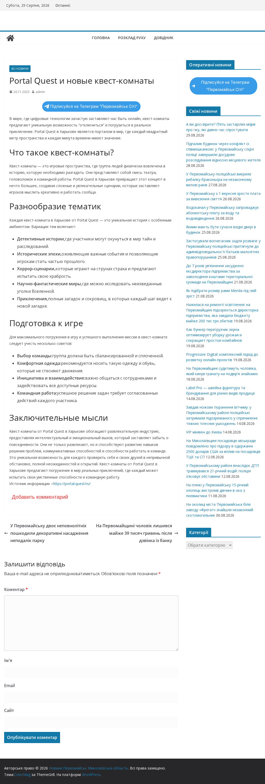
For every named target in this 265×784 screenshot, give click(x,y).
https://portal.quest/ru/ (72, 483)
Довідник (163, 37)
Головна (101, 37)
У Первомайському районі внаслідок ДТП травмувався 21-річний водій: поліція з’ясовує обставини (222, 471)
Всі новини (19, 68)
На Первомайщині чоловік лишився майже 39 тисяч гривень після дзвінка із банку (134, 533)
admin (40, 92)
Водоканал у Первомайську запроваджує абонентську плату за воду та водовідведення (222, 213)
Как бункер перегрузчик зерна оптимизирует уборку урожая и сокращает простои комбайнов (214, 335)
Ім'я (8, 660)
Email (9, 685)
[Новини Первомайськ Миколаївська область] (10, 38)
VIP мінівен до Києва (204, 432)
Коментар (16, 589)
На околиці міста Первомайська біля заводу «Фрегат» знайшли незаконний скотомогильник (219, 510)
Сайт (9, 710)
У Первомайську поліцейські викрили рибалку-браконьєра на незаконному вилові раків (219, 179)
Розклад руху (132, 37)
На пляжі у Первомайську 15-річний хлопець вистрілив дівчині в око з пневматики (217, 490)
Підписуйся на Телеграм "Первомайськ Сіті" (93, 106)
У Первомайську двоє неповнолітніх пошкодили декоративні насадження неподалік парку (49, 533)
